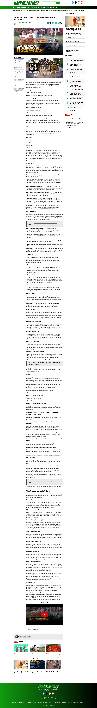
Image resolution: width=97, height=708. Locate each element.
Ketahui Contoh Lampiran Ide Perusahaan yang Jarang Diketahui (77, 109)
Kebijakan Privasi (66, 702)
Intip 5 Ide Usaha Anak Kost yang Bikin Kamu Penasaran (76, 60)
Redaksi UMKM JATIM (22, 22)
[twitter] (76, 3)
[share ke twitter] (50, 23)
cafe (20, 636)
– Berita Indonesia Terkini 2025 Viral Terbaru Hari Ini (74, 123)
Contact (40, 702)
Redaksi (20, 702)
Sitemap (82, 702)
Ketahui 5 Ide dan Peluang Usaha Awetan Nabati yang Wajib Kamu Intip (76, 104)
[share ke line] (59, 23)
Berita (18, 7)
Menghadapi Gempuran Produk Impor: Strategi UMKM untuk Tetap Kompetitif (75, 65)
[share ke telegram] (56, 23)
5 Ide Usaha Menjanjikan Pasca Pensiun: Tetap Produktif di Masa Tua (75, 93)
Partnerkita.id (53, 698)
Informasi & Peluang (35, 7)
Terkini (14, 7)
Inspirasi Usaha (25, 7)
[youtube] (82, 3)
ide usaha (19, 14)
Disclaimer (75, 702)
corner (24, 636)
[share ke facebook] (48, 23)
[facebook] (73, 3)
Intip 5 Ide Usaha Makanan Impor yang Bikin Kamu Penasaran (76, 81)
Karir (34, 702)
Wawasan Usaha (45, 7)
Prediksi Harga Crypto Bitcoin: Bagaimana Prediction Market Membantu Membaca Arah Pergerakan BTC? (32, 10)
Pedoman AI (57, 702)
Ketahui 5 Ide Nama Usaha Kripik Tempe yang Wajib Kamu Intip (76, 71)
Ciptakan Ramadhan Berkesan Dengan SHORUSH (70, 10)
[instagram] (79, 3)
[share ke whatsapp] (53, 23)
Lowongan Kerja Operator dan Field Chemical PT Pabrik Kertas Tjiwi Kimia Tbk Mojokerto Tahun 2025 (76, 87)
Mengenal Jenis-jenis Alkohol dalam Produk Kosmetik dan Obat (75, 40)
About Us (14, 702)
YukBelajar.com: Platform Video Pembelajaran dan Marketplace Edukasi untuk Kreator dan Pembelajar (74, 49)
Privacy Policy (48, 702)
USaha (29, 636)
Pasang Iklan (53, 7)
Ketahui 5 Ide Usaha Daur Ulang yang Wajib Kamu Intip (76, 76)
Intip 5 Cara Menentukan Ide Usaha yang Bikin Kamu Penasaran (76, 98)
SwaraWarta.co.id (45, 698)
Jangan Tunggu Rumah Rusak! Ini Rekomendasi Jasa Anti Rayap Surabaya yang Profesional (74, 29)
